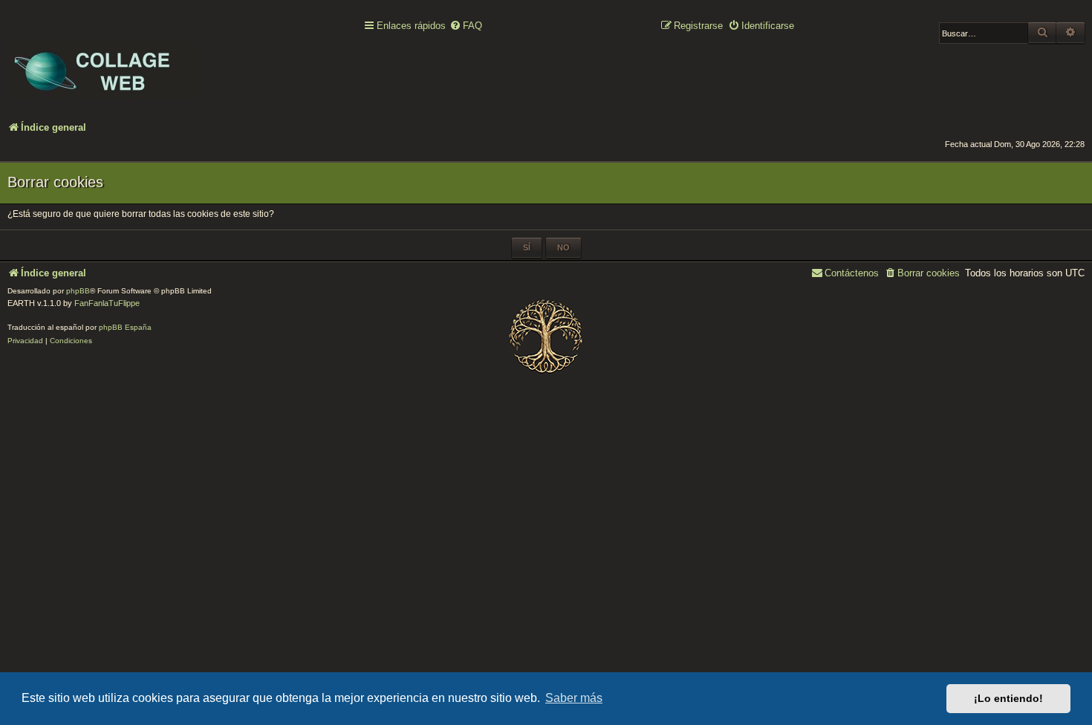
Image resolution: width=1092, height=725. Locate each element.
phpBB (78, 291)
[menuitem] (465, 26)
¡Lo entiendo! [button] (1008, 698)
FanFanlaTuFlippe (107, 303)
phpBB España (125, 327)
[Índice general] (104, 60)
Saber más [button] (573, 698)
